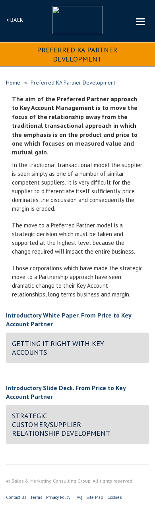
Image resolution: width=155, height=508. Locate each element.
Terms (36, 497)
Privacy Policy (58, 497)
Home (13, 82)
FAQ (78, 497)
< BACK (14, 19)
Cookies (114, 497)
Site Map (94, 497)
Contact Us (16, 497)
